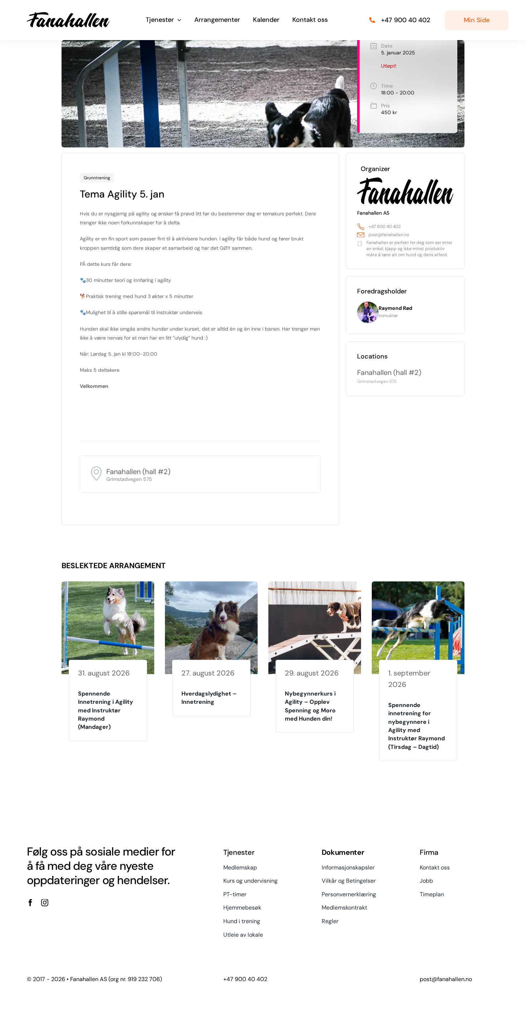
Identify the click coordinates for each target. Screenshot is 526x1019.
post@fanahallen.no (389, 235)
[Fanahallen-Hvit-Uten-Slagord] (68, 14)
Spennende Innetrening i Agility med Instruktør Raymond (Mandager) (105, 710)
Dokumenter (343, 852)
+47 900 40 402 (385, 226)
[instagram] (44, 902)
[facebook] (30, 902)
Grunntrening (97, 178)
